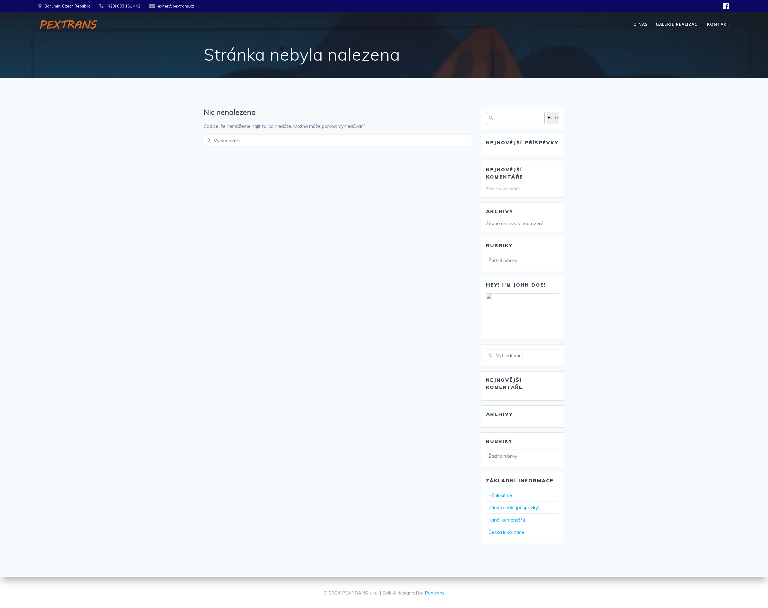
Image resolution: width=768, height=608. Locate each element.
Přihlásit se (500, 495)
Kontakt (718, 24)
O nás (640, 24)
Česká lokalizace (506, 532)
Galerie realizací (677, 24)
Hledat (553, 118)
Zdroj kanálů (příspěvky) (514, 507)
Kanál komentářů (506, 520)
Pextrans (435, 593)
